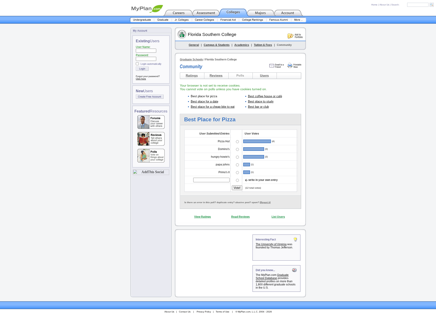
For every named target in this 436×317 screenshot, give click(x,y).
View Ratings (202, 216)
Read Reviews (240, 216)
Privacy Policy (204, 311)
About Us (384, 4)
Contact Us (185, 311)
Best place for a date (204, 101)
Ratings (192, 75)
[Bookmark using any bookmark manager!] (151, 174)
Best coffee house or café (265, 96)
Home (374, 4)
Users (264, 75)
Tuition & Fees (263, 45)
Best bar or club (258, 106)
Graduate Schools (191, 59)
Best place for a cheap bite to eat (213, 106)
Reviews (216, 75)
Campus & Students (217, 45)
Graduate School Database (272, 276)
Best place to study (261, 101)
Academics (241, 45)
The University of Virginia (271, 244)
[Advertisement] (214, 263)
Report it (265, 202)
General (194, 45)
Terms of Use (222, 311)
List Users (278, 216)
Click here (141, 78)
